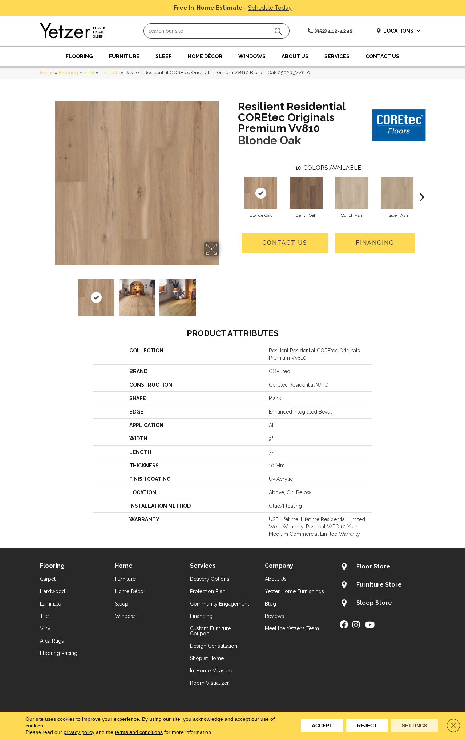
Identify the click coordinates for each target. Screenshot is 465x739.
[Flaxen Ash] (397, 193)
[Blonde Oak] (261, 193)
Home (47, 72)
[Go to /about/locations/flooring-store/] (382, 567)
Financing (375, 242)
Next (223, 293)
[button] (278, 31)
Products (110, 72)
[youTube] (370, 625)
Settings (414, 725)
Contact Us (284, 242)
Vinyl (88, 72)
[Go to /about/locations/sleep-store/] (382, 604)
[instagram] (356, 625)
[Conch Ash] (351, 193)
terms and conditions (139, 732)
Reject (367, 725)
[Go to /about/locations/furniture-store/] (382, 585)
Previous (50, 293)
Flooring (68, 72)
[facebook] (344, 625)
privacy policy (79, 732)
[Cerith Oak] (306, 193)
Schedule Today (270, 7)
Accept (322, 725)
